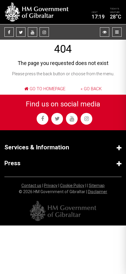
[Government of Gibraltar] (36, 12)
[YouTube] (32, 32)
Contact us (31, 185)
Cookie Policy (72, 185)
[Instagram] (44, 32)
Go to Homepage (46, 88)
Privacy (50, 185)
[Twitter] (20, 32)
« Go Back (91, 88)
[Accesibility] (104, 32)
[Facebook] (9, 32)
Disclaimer (97, 191)
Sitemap (97, 185)
